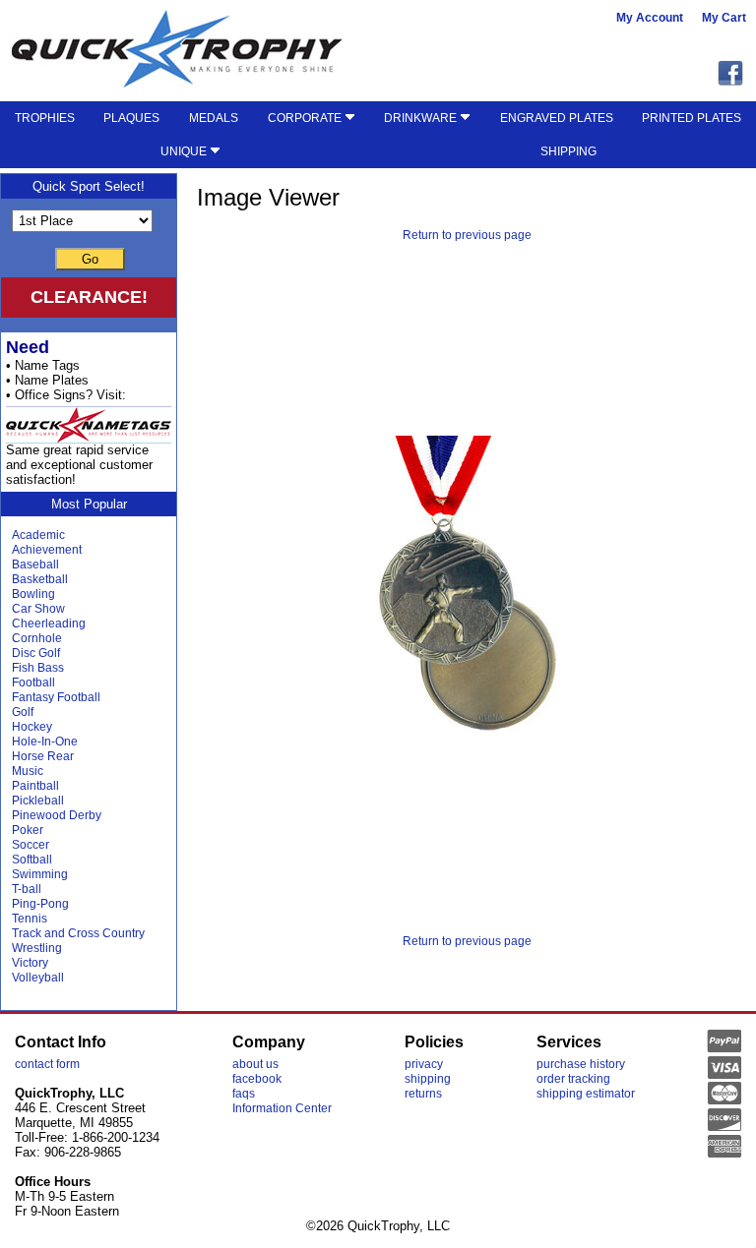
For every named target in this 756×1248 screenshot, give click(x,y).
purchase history (580, 1064)
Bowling (33, 594)
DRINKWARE (422, 118)
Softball (32, 859)
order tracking (573, 1079)
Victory (30, 963)
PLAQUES (131, 118)
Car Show (38, 609)
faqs (243, 1093)
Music (27, 771)
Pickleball (38, 800)
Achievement (47, 550)
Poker (27, 830)
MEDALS (213, 118)
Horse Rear (43, 756)
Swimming (40, 874)
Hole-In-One (45, 741)
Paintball (35, 786)
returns (423, 1093)
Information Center (282, 1108)
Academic (38, 535)
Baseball (35, 564)
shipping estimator (585, 1093)
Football (33, 682)
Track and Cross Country (78, 933)
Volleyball (38, 977)
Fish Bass (38, 668)
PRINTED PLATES (691, 118)
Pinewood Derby (56, 815)
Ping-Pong (40, 904)
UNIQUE (185, 151)
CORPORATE (306, 118)
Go (90, 259)
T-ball (26, 889)
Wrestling (37, 948)
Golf (22, 712)
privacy (424, 1064)
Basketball (40, 579)
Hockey (32, 727)
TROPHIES (45, 118)
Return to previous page (467, 235)
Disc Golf (36, 653)
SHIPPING (568, 151)
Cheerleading (49, 623)
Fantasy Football (56, 697)
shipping (428, 1079)
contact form (47, 1064)
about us (255, 1064)
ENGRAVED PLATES (556, 118)
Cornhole (37, 638)
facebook (257, 1079)
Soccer (30, 845)
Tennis (29, 918)
